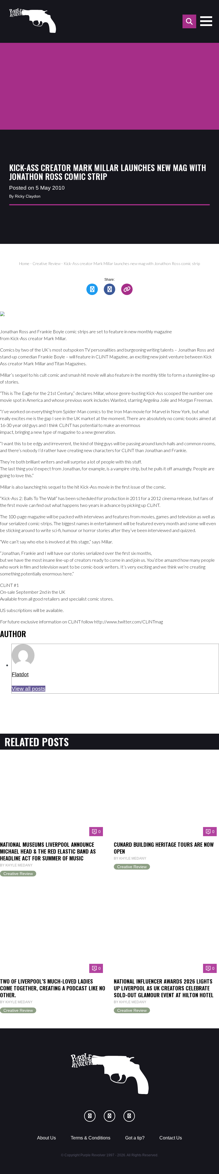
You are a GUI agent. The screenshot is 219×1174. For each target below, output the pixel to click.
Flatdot (20, 674)
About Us (46, 1137)
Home (24, 263)
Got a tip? (135, 1137)
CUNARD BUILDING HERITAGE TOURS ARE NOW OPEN (164, 847)
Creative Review (46, 263)
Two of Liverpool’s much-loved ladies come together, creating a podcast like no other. (52, 988)
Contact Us (170, 1137)
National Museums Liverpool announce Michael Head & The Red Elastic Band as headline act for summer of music (48, 851)
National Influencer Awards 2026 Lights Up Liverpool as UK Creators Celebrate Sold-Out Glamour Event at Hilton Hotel (164, 988)
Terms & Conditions (90, 1137)
